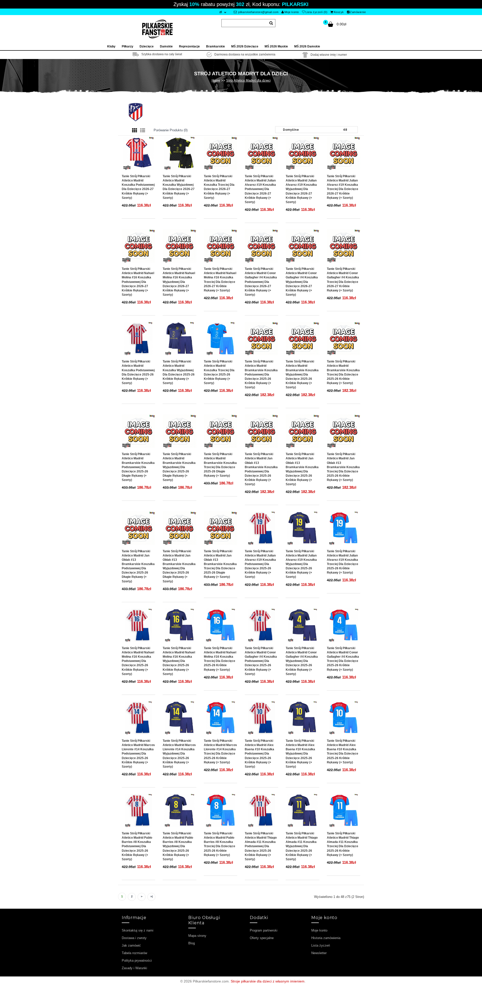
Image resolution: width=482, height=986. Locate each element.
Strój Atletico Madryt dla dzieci (248, 80)
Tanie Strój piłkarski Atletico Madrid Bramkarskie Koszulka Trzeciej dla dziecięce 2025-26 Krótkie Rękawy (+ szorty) (343, 372)
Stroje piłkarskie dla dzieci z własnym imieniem (268, 981)
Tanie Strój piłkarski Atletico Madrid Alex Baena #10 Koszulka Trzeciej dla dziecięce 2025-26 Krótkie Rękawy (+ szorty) (342, 751)
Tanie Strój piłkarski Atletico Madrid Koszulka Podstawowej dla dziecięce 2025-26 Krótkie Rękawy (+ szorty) (138, 372)
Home (216, 80)
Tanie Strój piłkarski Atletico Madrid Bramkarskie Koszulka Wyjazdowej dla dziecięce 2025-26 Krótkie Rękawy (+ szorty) (302, 374)
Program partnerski (263, 930)
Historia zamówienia (325, 938)
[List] (142, 131)
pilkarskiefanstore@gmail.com (258, 12)
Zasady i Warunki (134, 968)
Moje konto (291, 12)
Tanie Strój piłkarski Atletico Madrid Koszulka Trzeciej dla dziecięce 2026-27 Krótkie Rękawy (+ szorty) (219, 187)
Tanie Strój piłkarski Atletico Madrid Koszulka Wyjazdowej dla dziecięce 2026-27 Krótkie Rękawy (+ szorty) (179, 187)
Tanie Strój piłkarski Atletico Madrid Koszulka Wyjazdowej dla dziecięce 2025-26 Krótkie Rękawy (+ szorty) (179, 372)
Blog (191, 943)
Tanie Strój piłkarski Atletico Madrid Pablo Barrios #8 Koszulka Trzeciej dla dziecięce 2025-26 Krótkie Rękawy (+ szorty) (219, 844)
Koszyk (339, 12)
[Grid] (134, 131)
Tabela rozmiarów (134, 953)
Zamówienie (358, 12)
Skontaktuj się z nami (137, 930)
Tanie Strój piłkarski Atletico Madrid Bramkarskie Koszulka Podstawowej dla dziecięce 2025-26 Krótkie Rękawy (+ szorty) (261, 374)
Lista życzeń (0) (316, 12)
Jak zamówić (131, 945)
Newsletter (319, 953)
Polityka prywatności (137, 960)
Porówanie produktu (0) (171, 130)
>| (151, 896)
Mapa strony (197, 936)
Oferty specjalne (262, 938)
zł (220, 12)
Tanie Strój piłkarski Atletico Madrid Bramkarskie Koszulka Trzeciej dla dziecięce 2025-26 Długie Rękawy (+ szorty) (220, 464)
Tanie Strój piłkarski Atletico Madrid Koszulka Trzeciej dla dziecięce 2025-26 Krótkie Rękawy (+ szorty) (219, 372)
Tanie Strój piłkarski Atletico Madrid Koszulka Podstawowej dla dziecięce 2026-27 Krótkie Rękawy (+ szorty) (138, 187)
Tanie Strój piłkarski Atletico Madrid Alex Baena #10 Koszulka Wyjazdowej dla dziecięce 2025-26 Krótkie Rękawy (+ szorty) (300, 753)
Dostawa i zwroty (134, 938)
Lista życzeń (320, 945)
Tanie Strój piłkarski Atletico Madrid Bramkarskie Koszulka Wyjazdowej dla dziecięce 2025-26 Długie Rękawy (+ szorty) (179, 467)
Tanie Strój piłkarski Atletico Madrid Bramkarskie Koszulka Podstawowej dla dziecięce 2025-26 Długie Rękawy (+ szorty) (138, 467)
